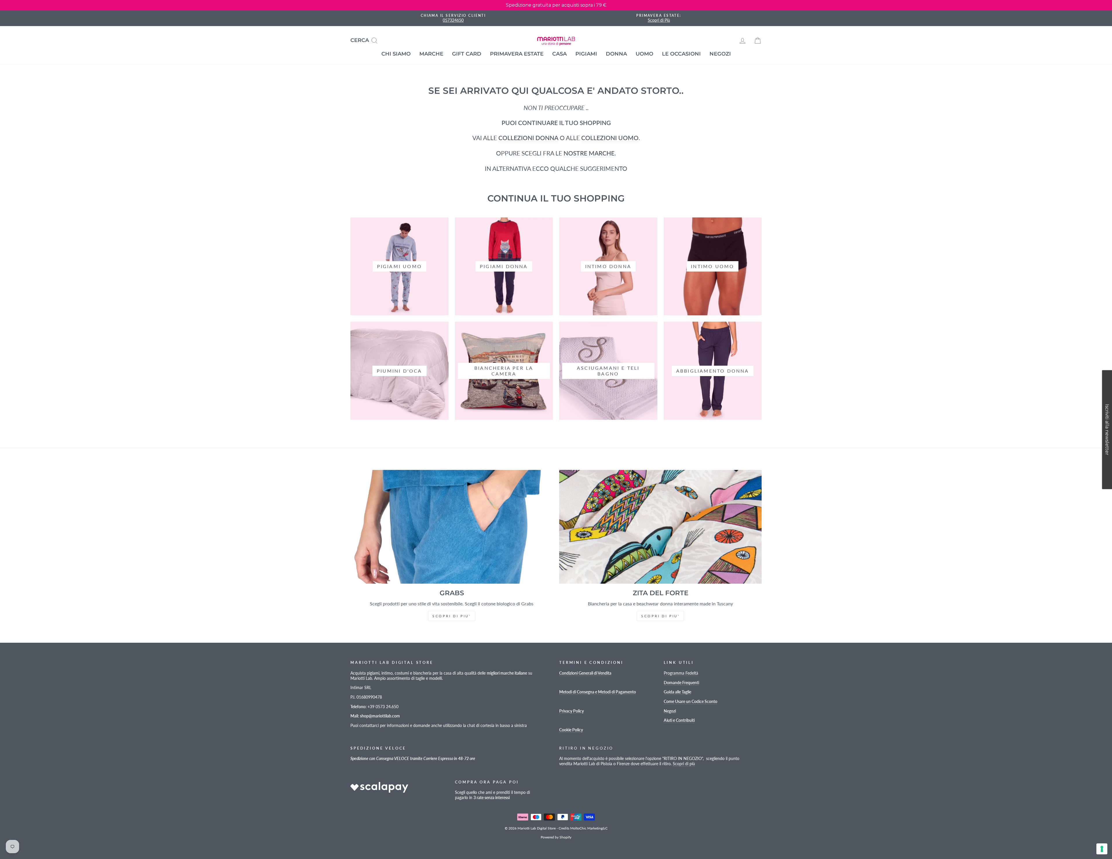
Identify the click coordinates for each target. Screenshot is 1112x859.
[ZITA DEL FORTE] (660, 527)
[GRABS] (451, 527)
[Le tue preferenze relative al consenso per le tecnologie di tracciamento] (1101, 848)
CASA (559, 54)
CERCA (366, 39)
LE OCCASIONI (681, 54)
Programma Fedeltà (681, 673)
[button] (1107, 429)
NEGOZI (720, 54)
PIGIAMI (586, 54)
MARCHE (431, 54)
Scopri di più (684, 763)
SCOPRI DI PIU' (451, 616)
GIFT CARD (466, 54)
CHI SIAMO (396, 54)
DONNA (616, 54)
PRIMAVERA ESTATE (517, 54)
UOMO (644, 54)
